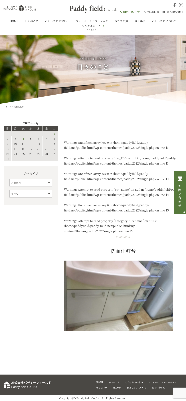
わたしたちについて (164, 21)
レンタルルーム (91, 27)
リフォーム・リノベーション (90, 21)
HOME (14, 21)
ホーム (8, 106)
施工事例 (140, 21)
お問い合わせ (179, 196)
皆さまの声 (121, 21)
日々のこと (31, 21)
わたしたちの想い (56, 21)
